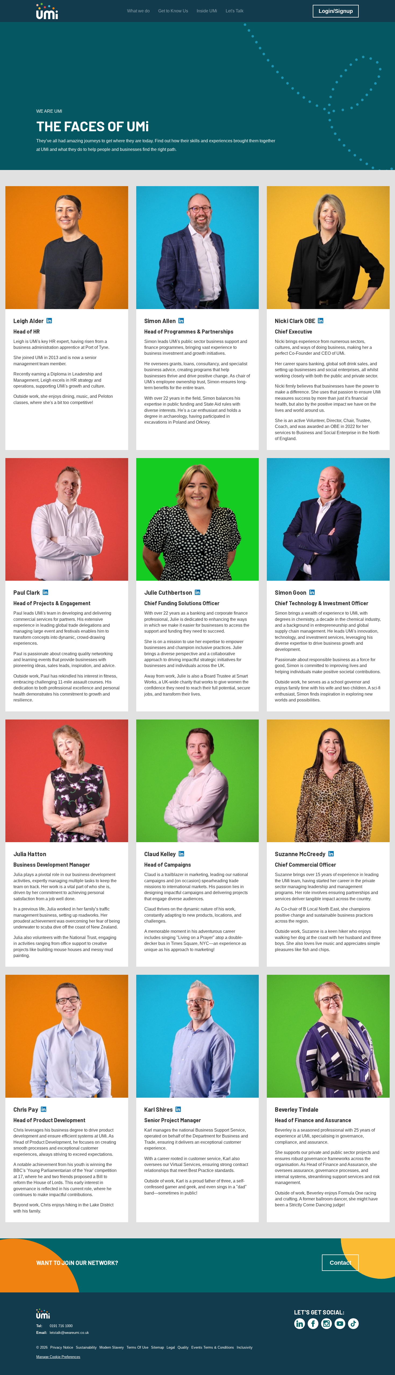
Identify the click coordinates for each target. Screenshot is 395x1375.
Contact (340, 1262)
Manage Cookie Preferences (58, 1357)
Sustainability (86, 1347)
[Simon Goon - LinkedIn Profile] (312, 592)
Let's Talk (234, 11)
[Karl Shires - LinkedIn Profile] (178, 1109)
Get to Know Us (173, 11)
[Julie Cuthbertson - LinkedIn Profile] (197, 592)
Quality (183, 1347)
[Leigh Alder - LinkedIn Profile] (49, 320)
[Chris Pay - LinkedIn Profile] (43, 1109)
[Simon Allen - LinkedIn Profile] (181, 320)
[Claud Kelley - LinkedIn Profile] (181, 853)
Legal (171, 1347)
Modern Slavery (111, 1347)
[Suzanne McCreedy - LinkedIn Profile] (331, 853)
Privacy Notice (61, 1347)
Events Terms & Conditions (212, 1347)
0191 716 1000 (61, 1326)
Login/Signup (336, 11)
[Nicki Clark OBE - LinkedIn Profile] (320, 320)
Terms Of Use (137, 1347)
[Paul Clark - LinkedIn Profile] (45, 592)
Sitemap (157, 1347)
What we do (138, 11)
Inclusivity (245, 1347)
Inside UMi (207, 11)
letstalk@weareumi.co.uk (69, 1333)
